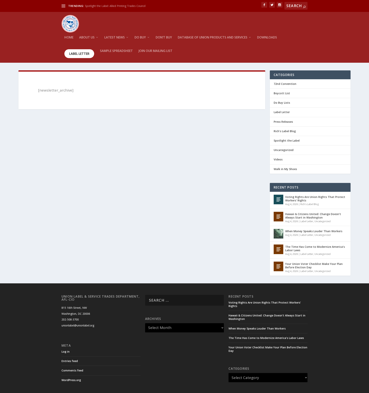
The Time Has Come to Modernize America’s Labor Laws (315, 248)
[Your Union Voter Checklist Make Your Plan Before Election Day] (278, 266)
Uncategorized (283, 150)
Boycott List (282, 93)
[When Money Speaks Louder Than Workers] (278, 234)
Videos (278, 159)
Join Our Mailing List (155, 51)
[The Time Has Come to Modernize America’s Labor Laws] (278, 249)
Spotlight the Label (287, 140)
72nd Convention (285, 84)
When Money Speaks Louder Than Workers (313, 231)
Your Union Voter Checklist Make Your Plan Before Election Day (314, 265)
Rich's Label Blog (285, 131)
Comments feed (72, 370)
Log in (66, 351)
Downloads (267, 37)
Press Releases (283, 121)
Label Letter (79, 54)
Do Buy (140, 37)
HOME (68, 37)
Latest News (114, 37)
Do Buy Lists (282, 102)
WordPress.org (71, 380)
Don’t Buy (164, 37)
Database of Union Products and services (212, 37)
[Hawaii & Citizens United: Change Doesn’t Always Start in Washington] (278, 216)
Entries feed (70, 361)
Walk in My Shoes (285, 169)
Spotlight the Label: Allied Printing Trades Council (115, 6)
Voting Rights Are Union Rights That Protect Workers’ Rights (315, 198)
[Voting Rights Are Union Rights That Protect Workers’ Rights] (278, 199)
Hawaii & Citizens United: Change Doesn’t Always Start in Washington (313, 215)
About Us (87, 37)
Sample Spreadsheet (116, 51)
